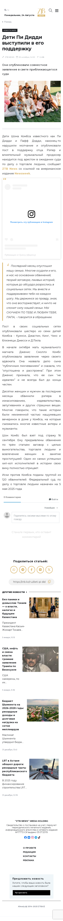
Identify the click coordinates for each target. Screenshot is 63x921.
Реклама (28, 860)
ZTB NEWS (9, 57)
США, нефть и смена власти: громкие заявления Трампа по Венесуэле (10, 659)
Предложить (21, 893)
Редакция (29, 852)
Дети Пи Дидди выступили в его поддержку (23, 43)
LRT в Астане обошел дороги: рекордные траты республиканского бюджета (14, 767)
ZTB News (9, 168)
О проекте (29, 848)
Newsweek (22, 173)
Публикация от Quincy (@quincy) (20, 255)
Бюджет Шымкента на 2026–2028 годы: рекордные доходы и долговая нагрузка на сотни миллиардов (13, 715)
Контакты (29, 856)
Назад (8, 21)
